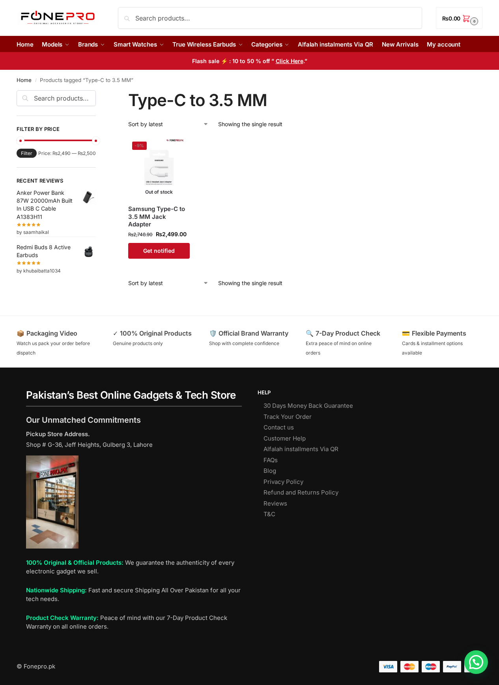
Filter (26, 153)
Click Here (289, 61)
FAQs (271, 460)
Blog (270, 470)
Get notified (159, 250)
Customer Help (285, 438)
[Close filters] (98, 95)
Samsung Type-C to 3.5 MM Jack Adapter (156, 216)
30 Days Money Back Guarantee (308, 405)
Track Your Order (288, 416)
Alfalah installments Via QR (301, 449)
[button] (459, 18)
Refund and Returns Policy (301, 492)
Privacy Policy (283, 481)
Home (24, 80)
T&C (269, 514)
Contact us (279, 427)
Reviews (275, 503)
